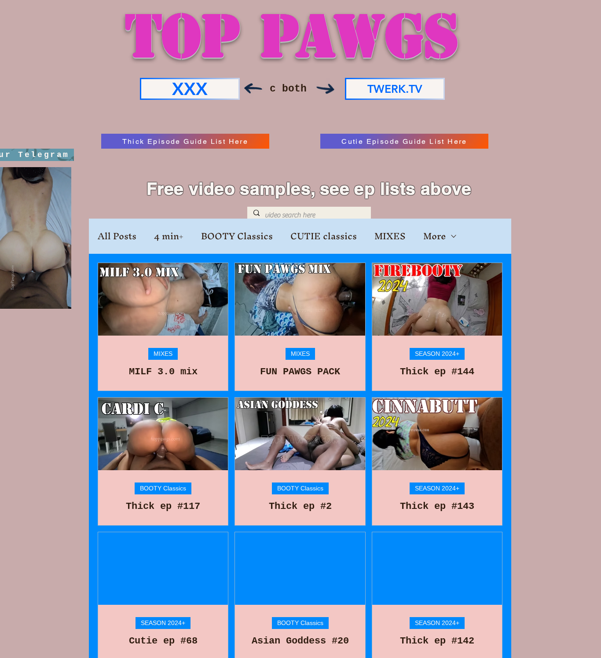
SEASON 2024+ (437, 353)
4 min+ (168, 236)
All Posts (117, 236)
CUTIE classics (323, 236)
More (434, 236)
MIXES (390, 236)
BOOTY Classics (237, 236)
